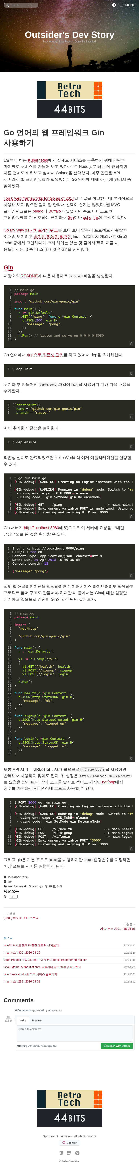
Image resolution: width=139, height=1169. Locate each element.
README (29, 276)
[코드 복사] (131, 343)
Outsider (73, 1161)
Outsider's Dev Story (69, 35)
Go (10, 881)
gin (41, 886)
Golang (33, 886)
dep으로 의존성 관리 (45, 355)
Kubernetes (38, 160)
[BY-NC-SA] (13, 891)
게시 (13, 896)
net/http (108, 782)
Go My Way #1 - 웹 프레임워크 (31, 230)
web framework (17, 886)
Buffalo (55, 211)
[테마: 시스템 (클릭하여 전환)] (114, 5)
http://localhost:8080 (41, 527)
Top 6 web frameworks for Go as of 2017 (39, 198)
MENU (129, 5)
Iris (96, 217)
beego (38, 211)
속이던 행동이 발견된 (53, 236)
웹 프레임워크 (53, 886)
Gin (71, 217)
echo (87, 217)
